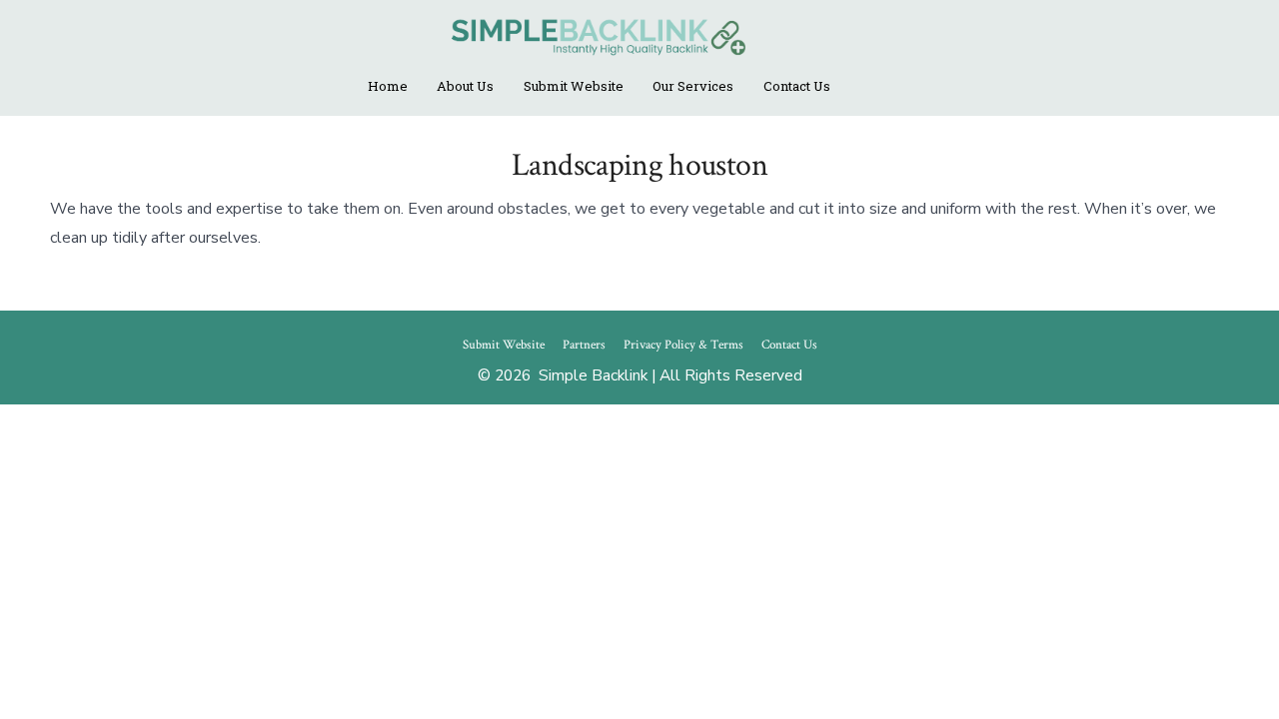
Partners (584, 345)
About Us (465, 86)
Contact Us (796, 86)
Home (388, 86)
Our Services (692, 86)
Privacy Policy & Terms (683, 345)
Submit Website (574, 86)
